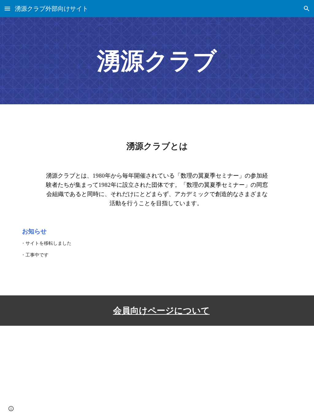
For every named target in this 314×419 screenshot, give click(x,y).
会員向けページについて (161, 311)
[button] (7, 8)
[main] (157, 61)
